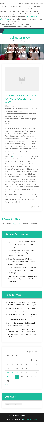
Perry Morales (13, 276)
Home (9, 124)
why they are (17, 156)
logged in (16, 224)
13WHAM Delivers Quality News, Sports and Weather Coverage (22, 244)
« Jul (7, 384)
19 (17, 373)
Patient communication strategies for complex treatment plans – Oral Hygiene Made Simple (23, 316)
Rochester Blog (18, 37)
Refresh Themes (30, 419)
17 (8, 373)
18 (12, 373)
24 (8, 377)
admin (36, 206)
